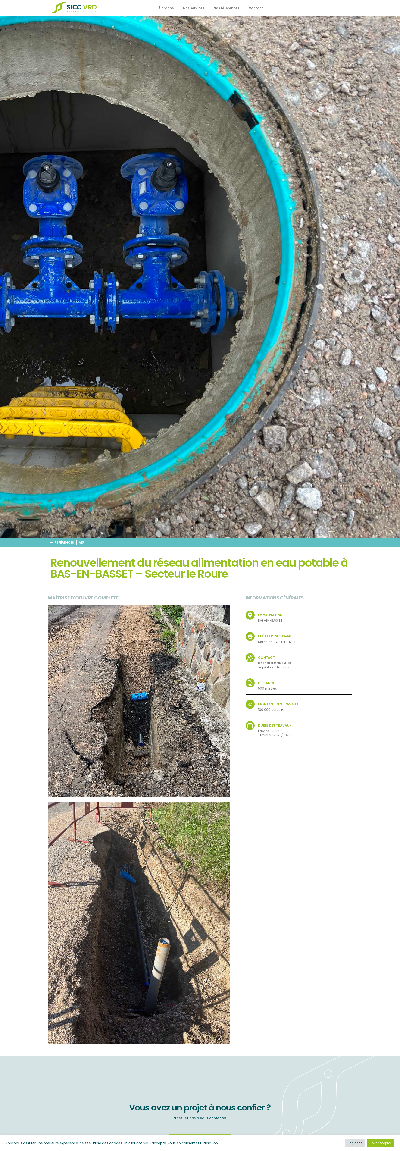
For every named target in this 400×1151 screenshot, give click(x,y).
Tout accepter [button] (380, 1143)
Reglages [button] (355, 1143)
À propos (166, 8)
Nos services (193, 8)
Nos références (226, 8)
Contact (256, 8)
